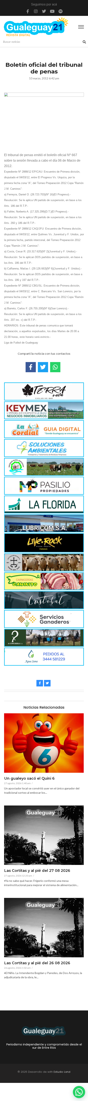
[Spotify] (60, 11)
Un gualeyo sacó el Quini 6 (29, 779)
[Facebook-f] (28, 11)
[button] (79, 1092)
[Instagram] (36, 11)
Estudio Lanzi (62, 1072)
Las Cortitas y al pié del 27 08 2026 (37, 871)
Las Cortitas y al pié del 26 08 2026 (37, 963)
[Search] (84, 42)
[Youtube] (52, 11)
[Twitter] (44, 11)
